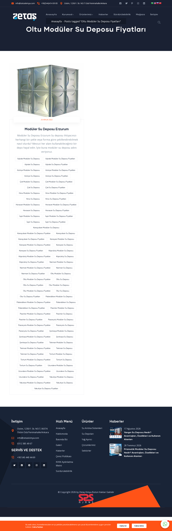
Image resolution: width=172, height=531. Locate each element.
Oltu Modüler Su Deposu (61, 274)
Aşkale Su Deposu (32, 164)
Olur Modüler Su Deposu (59, 285)
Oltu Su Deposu (62, 279)
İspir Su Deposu (33, 222)
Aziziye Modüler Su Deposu (28, 170)
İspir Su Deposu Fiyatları (55, 222)
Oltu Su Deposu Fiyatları (33, 285)
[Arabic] (152, 3)
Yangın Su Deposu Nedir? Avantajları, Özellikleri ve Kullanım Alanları (142, 435)
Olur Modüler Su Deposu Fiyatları (37, 291)
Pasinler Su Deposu (64, 314)
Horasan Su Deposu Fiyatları (57, 210)
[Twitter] (14, 465)
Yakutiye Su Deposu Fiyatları (46, 389)
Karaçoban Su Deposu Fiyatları (31, 239)
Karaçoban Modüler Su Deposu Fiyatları (34, 233)
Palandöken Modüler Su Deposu (59, 297)
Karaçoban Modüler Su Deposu (46, 228)
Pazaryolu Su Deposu (65, 325)
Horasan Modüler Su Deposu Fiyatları (60, 205)
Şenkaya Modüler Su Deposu (61, 331)
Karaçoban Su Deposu (65, 233)
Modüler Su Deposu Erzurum (47, 129)
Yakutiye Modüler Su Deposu (61, 377)
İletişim (154, 14)
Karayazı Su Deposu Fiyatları (31, 251)
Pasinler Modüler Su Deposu (62, 308)
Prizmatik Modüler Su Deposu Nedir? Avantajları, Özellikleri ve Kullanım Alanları (141, 452)
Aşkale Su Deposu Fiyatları (56, 164)
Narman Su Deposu (64, 268)
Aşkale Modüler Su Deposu (28, 159)
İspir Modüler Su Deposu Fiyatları (59, 216)
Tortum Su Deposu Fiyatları (30, 365)
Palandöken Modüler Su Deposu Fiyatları (34, 302)
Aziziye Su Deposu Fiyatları (56, 176)
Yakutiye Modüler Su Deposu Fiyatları (35, 383)
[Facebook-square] (22, 465)
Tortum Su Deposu (64, 360)
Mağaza (140, 14)
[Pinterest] (29, 465)
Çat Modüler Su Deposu (30, 182)
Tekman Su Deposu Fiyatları (32, 354)
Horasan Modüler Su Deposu (28, 205)
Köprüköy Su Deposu (65, 256)
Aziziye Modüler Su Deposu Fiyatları (60, 170)
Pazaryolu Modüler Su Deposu (60, 320)
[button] (165, 524)
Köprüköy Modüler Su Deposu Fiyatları (35, 256)
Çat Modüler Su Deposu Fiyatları (58, 182)
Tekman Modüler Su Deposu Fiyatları (35, 348)
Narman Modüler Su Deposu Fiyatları (35, 268)
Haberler (103, 14)
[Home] (25, 17)
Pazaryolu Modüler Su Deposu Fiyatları (34, 325)
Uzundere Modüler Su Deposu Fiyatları (34, 371)
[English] (155, 3)
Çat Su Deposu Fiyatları (55, 188)
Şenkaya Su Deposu (64, 337)
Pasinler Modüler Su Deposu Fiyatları (35, 314)
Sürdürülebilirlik (122, 14)
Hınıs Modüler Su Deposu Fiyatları (59, 193)
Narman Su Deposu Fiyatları (33, 274)
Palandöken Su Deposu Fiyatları (31, 308)
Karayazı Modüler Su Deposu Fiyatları (35, 245)
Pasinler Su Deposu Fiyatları (30, 320)
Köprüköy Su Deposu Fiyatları (31, 262)
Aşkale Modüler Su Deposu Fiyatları (60, 159)
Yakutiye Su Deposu (64, 383)
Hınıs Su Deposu (33, 199)
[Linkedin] (44, 465)
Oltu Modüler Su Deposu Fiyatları (37, 279)
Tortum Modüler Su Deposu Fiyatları (36, 360)
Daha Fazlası (37, 527)
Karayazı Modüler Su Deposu (62, 239)
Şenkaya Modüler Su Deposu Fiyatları (35, 337)
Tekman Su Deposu (64, 348)
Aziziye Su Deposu (32, 176)
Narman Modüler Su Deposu (61, 262)
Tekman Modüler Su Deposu (61, 343)
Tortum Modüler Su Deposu (60, 354)
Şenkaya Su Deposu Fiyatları (32, 343)
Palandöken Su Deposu (66, 302)
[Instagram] (37, 465)
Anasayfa (51, 14)
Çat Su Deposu (33, 188)
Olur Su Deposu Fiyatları (30, 297)
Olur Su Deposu (62, 291)
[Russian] (157, 3)
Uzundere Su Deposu (65, 371)
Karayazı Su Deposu (64, 245)
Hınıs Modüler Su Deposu (29, 193)
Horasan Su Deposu (31, 210)
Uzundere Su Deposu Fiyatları (31, 377)
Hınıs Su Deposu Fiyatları (55, 199)
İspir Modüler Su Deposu (29, 216)
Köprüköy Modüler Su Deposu (61, 251)
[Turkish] (160, 3)
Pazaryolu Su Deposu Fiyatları (31, 331)
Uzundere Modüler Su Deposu (60, 365)
